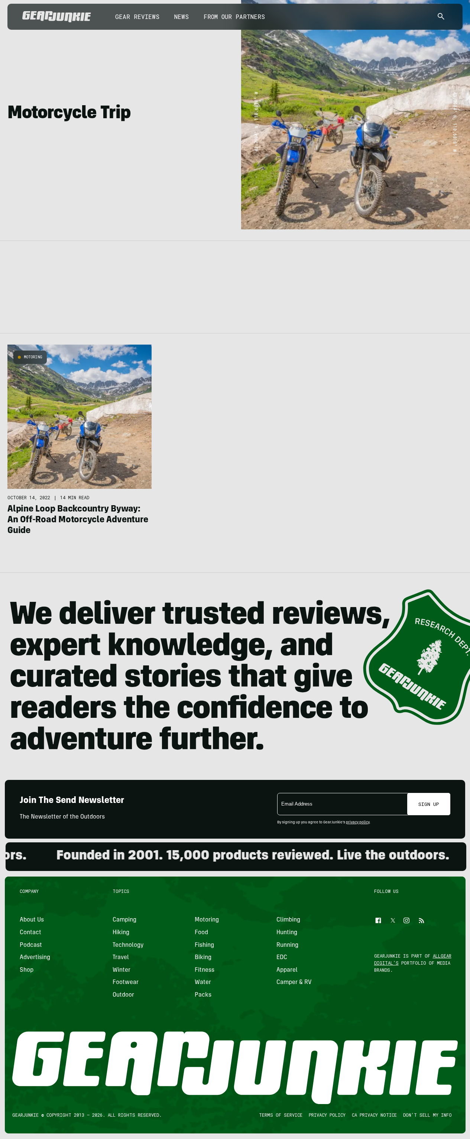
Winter (121, 970)
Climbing (288, 920)
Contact (30, 933)
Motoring (33, 357)
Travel (121, 958)
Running (287, 945)
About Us (32, 920)
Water (202, 983)
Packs (202, 995)
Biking (202, 958)
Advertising (35, 958)
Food (201, 933)
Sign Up (428, 804)
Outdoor (123, 995)
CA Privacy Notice (373, 1115)
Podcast (31, 945)
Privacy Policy (326, 1115)
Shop (26, 970)
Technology (128, 945)
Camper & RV (294, 983)
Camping (124, 920)
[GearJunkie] (56, 16)
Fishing (204, 945)
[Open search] (441, 17)
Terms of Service (280, 1115)
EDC (281, 958)
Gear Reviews (137, 16)
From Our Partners (234, 16)
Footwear (126, 983)
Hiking (121, 933)
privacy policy (357, 823)
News (181, 16)
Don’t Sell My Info (427, 1115)
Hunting (286, 933)
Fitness (204, 970)
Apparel (287, 970)
